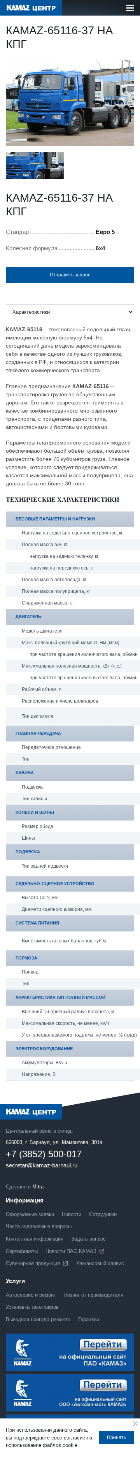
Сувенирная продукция (33, 1263)
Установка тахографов (32, 1307)
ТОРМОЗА (26, 958)
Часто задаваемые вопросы (39, 1226)
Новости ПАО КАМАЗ (71, 1251)
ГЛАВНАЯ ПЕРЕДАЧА (38, 733)
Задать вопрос (88, 1239)
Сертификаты (22, 1251)
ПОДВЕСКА (28, 851)
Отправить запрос (70, 275)
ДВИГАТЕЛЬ (28, 616)
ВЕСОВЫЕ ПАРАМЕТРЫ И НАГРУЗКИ (55, 519)
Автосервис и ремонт (31, 1295)
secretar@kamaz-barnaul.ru (41, 1165)
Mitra (38, 1187)
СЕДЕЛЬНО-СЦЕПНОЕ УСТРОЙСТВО (55, 883)
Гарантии (88, 1319)
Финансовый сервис (100, 1263)
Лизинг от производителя (93, 1295)
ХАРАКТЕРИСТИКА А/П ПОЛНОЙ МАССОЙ (60, 997)
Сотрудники (103, 1214)
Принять (116, 1437)
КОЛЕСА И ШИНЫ (35, 812)
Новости (71, 1214)
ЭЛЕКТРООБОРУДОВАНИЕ (44, 1048)
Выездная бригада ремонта (38, 1319)
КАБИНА (25, 772)
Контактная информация (34, 1239)
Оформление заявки (30, 1214)
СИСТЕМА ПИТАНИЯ (37, 923)
